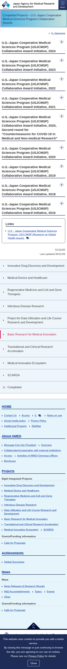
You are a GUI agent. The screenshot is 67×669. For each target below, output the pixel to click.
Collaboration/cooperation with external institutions (32, 450)
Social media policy (15, 420)
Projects (8, 471)
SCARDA (48, 529)
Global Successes (14, 561)
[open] (61, 42)
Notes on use (54, 415)
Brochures (10, 461)
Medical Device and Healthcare (21, 490)
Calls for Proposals (14, 542)
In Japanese (58, 33)
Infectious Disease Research (20, 504)
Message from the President (20, 445)
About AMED (11, 436)
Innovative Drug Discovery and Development (29, 485)
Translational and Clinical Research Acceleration (31, 524)
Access (26, 415)
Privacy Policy (38, 420)
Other (7, 596)
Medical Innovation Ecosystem (21, 529)
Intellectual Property (15, 426)
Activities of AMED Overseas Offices (37, 455)
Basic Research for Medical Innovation (26, 519)
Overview (46, 445)
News (6, 572)
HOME (6, 406)
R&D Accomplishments (17, 591)
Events (50, 591)
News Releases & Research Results (24, 586)
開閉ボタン (4, 387)
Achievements (13, 553)
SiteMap (36, 426)
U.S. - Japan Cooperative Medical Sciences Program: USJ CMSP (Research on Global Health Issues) (32, 234)
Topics (38, 591)
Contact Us (10, 415)
